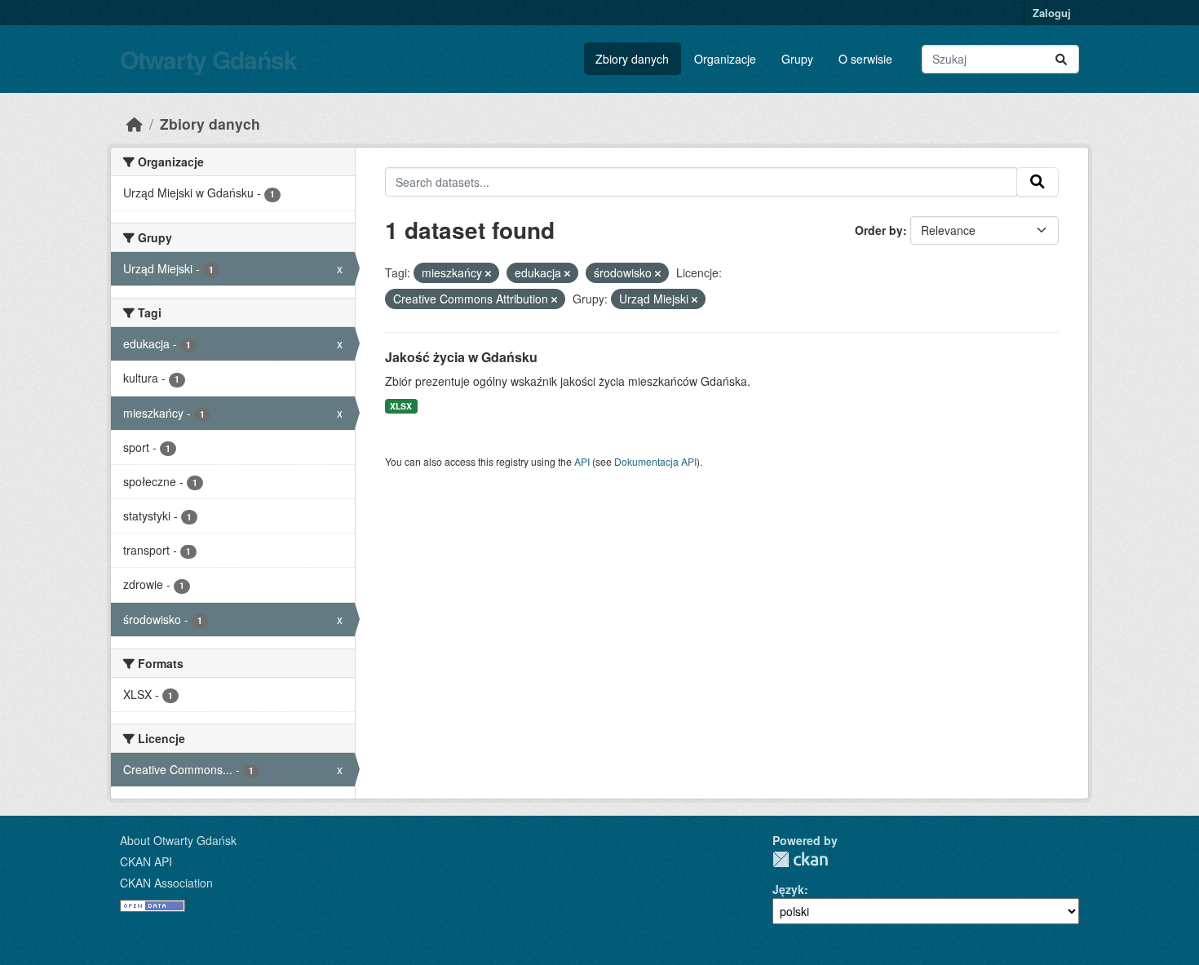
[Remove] (488, 273)
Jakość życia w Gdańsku (461, 356)
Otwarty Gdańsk (208, 59)
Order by (879, 230)
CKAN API (146, 861)
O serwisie (865, 59)
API (582, 461)
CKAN (800, 859)
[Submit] (1061, 59)
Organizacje (725, 59)
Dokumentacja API (655, 461)
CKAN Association (166, 882)
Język (788, 889)
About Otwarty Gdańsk (178, 840)
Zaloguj (1052, 12)
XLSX (401, 406)
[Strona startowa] (134, 123)
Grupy (797, 59)
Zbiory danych (632, 59)
